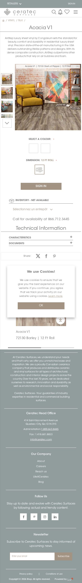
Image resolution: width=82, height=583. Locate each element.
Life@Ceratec (41, 477)
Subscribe (63, 556)
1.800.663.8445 (50, 429)
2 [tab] (43, 347)
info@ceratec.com (41, 440)
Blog (41, 482)
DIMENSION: (40, 160)
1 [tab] (10, 347)
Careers (41, 466)
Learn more (55, 296)
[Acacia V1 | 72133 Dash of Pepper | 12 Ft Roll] (7, 79)
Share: (27, 256)
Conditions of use (54, 574)
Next (7, 123)
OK (41, 305)
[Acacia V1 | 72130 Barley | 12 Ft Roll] (7, 93)
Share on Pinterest (54, 256)
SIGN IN (71, 4)
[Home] (4, 20)
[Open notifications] (60, 12)
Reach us (40, 472)
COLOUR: (40, 139)
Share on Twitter (38, 256)
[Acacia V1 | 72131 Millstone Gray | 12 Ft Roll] (7, 106)
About (41, 461)
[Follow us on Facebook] (23, 516)
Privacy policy (26, 574)
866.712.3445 (58, 219)
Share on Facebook (46, 256)
